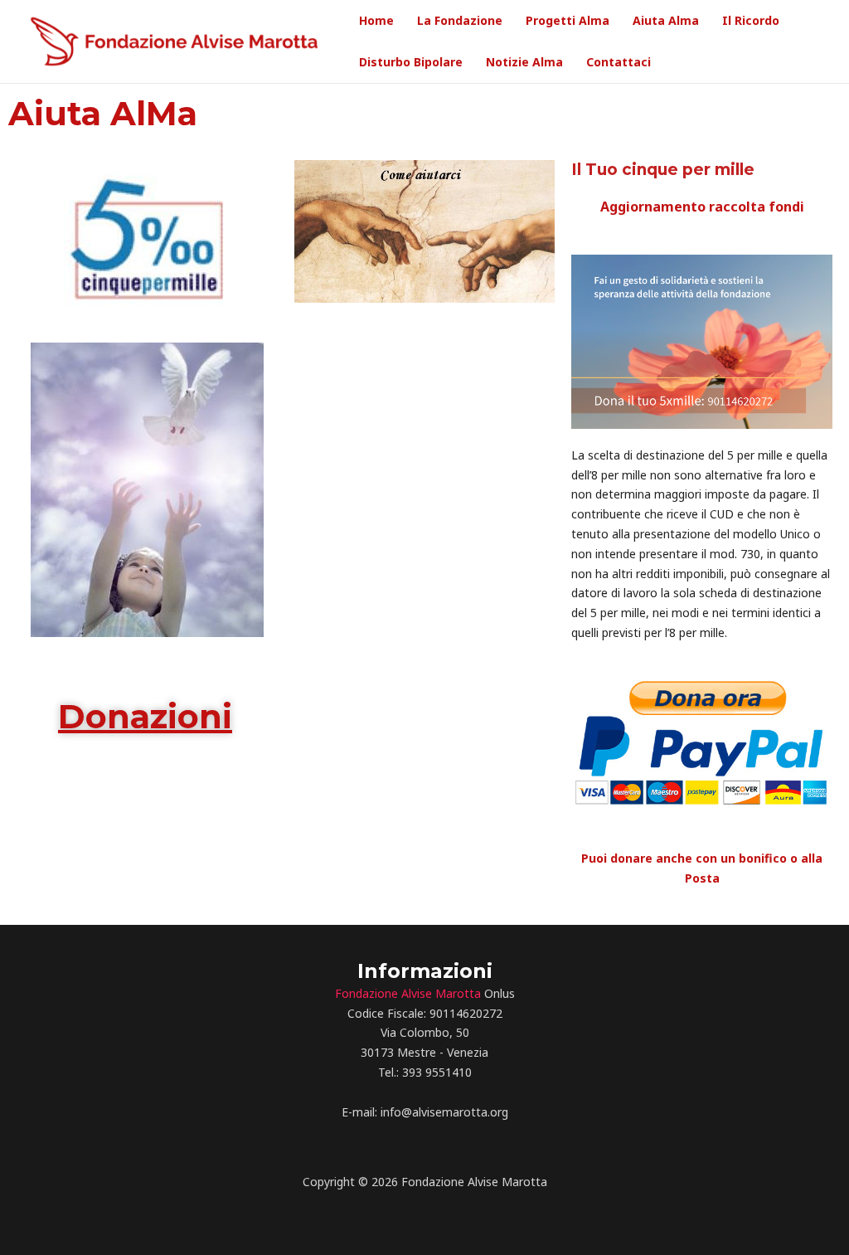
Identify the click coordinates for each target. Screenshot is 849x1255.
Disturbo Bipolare (411, 62)
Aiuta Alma (666, 20)
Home (376, 20)
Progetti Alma (567, 20)
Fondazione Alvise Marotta (408, 993)
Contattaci (618, 62)
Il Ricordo (750, 20)
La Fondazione (459, 20)
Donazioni (145, 716)
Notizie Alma (524, 62)
